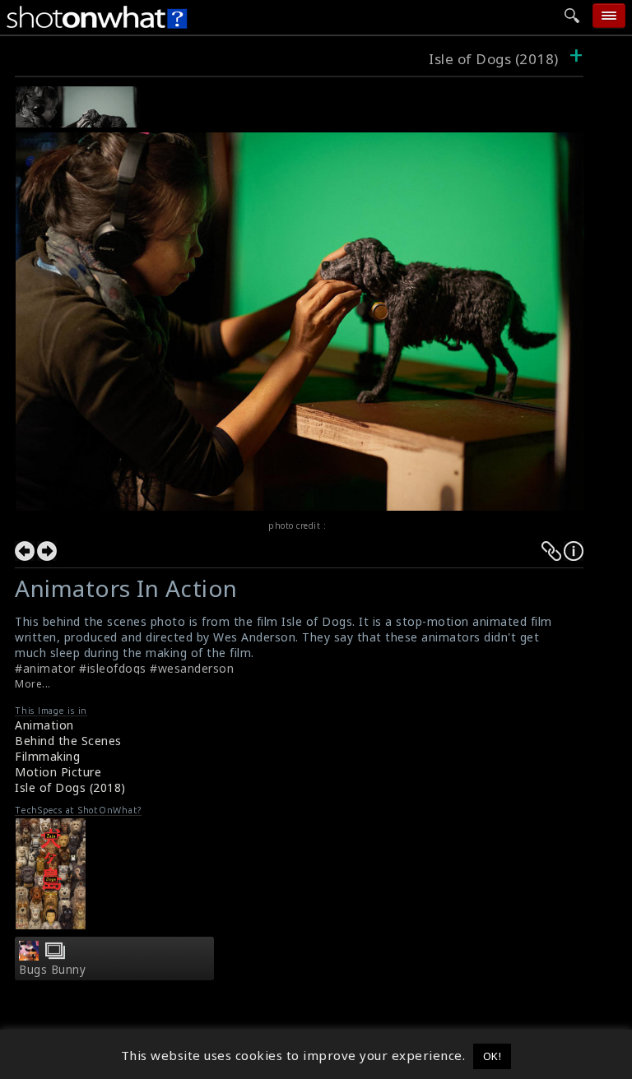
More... (33, 684)
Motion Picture (58, 772)
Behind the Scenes (68, 740)
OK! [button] (492, 1056)
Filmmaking (47, 756)
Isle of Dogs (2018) (495, 58)
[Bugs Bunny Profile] (29, 956)
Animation (44, 725)
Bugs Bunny (52, 969)
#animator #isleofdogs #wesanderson (124, 668)
